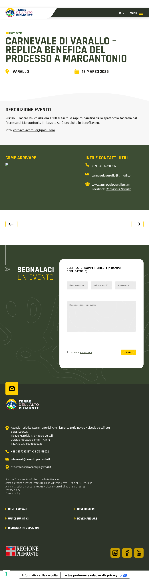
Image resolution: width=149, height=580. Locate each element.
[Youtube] (139, 553)
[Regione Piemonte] (22, 551)
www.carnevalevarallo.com (111, 184)
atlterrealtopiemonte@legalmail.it (31, 467)
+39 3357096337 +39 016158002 (30, 452)
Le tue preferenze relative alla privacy (90, 575)
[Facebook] (127, 553)
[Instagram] (115, 553)
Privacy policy (86, 352)
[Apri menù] (136, 13)
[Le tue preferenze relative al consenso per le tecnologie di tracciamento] (6, 573)
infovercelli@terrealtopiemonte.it (30, 459)
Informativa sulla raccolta (40, 575)
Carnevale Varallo (118, 189)
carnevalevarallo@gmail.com (34, 130)
